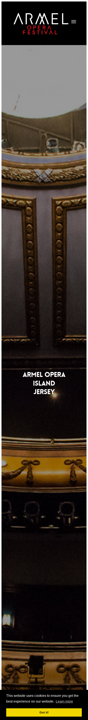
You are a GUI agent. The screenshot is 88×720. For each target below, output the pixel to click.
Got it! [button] (44, 712)
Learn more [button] (64, 701)
